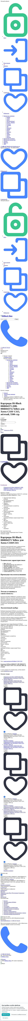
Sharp (8, 133)
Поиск (16, 319)
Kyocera (9, 124)
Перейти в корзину (8, 740)
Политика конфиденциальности (12, 914)
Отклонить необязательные (18, 1014)
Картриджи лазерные (9, 116)
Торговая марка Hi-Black (10, 902)
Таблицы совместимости (10, 911)
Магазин (3, 891)
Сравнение (21, 893)
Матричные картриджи (9, 140)
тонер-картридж (8, 661)
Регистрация (15, 893)
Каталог (6, 900)
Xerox (8, 136)
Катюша (9, 137)
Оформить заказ (5, 893)
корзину (15, 733)
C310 (18, 661)
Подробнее (4, 1011)
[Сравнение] (14, 992)
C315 (21, 661)
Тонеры (5, 141)
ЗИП (5, 144)
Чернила (6, 142)
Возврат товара (7, 910)
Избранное (4, 890)
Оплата (5, 904)
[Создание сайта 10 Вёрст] (1, 962)
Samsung (9, 132)
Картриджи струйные (9, 138)
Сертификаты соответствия (11, 907)
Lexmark (9, 125)
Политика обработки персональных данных (15, 912)
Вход (10, 893)
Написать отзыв (9, 671)
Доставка (6, 903)
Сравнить (3, 887)
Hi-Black (14, 661)
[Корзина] (1, 965)
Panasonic (9, 128)
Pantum (8, 129)
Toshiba (8, 134)
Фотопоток (3, 897)
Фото (2, 895)
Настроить (5, 1018)
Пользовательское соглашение (11, 908)
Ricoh (8, 130)
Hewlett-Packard (10, 121)
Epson (8, 120)
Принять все (6, 1014)
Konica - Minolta (11, 122)
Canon (8, 118)
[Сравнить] (15, 710)
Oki (7, 126)
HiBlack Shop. (7, 960)
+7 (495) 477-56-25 (5, 347)
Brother (8, 117)
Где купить (6, 906)
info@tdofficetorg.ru (15, 146)
